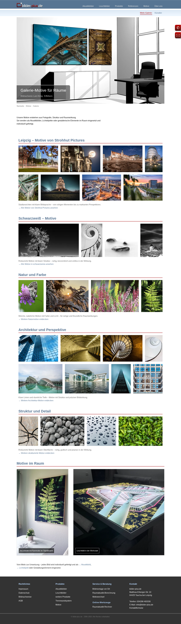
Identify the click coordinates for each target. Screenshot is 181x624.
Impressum (23, 589)
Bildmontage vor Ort (101, 589)
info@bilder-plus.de (144, 605)
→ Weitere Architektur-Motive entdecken (35, 400)
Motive (146, 6)
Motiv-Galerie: (146, 13)
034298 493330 (144, 601)
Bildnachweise (25, 597)
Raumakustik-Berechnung (103, 593)
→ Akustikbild (85, 565)
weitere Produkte (63, 597)
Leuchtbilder (104, 6)
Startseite (20, 106)
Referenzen (133, 6)
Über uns (158, 6)
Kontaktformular (136, 608)
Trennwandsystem (64, 601)
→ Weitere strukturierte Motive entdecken (36, 453)
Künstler (158, 13)
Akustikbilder (88, 6)
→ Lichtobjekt (23, 568)
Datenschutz (24, 593)
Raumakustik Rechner (102, 607)
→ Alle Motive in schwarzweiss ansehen (36, 264)
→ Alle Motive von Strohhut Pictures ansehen (38, 208)
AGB (21, 601)
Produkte (119, 6)
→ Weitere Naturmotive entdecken (33, 319)
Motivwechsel (98, 597)
